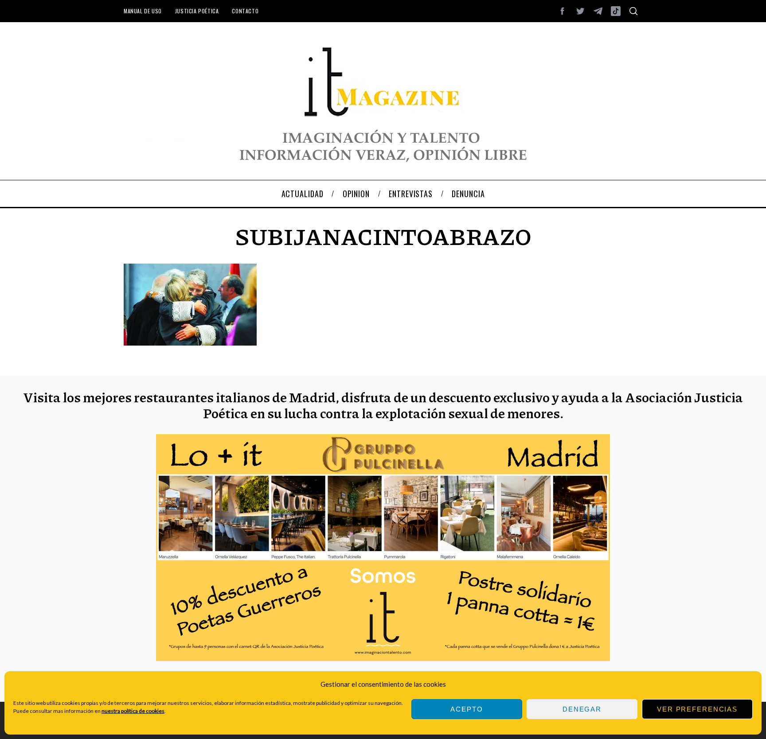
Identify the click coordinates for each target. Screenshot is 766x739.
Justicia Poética (197, 11)
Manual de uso (143, 11)
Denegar (582, 709)
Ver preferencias (697, 709)
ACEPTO (466, 709)
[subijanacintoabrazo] (190, 342)
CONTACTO (245, 11)
